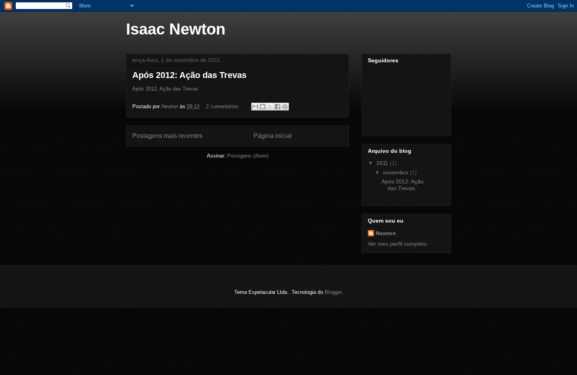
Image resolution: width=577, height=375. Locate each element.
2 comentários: (223, 106)
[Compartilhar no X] (270, 107)
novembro (396, 172)
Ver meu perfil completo (397, 244)
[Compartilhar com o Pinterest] (285, 107)
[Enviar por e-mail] (255, 107)
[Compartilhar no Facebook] (277, 107)
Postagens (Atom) (247, 156)
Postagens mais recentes (167, 135)
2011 (383, 163)
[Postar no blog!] (263, 107)
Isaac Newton (175, 29)
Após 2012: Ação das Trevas (189, 75)
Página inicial (273, 135)
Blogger (333, 292)
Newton (386, 233)
